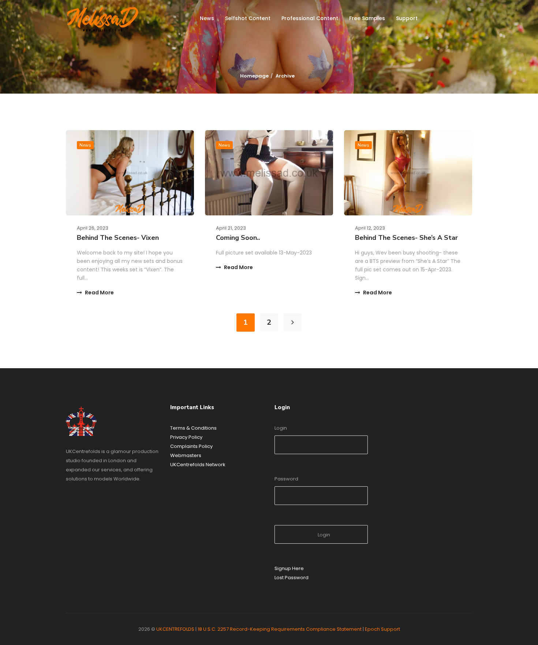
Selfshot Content (247, 18)
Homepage (254, 75)
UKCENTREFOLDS (175, 629)
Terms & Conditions (193, 428)
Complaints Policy (191, 446)
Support (407, 18)
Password (286, 478)
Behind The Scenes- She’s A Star (406, 237)
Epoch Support (382, 629)
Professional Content (309, 18)
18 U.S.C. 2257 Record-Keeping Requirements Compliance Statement (280, 629)
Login (280, 428)
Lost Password (291, 577)
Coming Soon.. (238, 237)
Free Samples (367, 18)
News (207, 18)
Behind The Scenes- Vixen (118, 237)
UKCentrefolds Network (197, 464)
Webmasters (185, 455)
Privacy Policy (186, 437)
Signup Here (289, 568)
